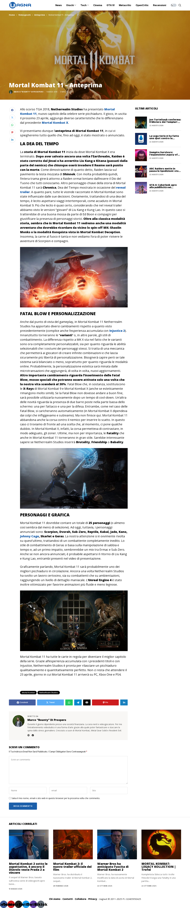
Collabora (80, 898)
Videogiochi (24, 15)
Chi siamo (54, 898)
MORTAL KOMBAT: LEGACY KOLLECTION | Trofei (158, 867)
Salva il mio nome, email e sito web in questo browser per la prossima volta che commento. (56, 798)
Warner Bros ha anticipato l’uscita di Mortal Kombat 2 (113, 867)
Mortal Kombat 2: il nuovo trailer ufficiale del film (72, 867)
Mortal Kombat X (55, 123)
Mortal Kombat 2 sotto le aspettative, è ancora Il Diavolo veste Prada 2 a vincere (28, 868)
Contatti (67, 898)
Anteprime (39, 15)
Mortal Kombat (28, 692)
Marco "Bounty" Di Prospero (28, 92)
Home (12, 15)
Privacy (92, 898)
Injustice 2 (117, 331)
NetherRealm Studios (48, 692)
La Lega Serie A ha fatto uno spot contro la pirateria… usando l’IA (164, 138)
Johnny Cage (29, 536)
